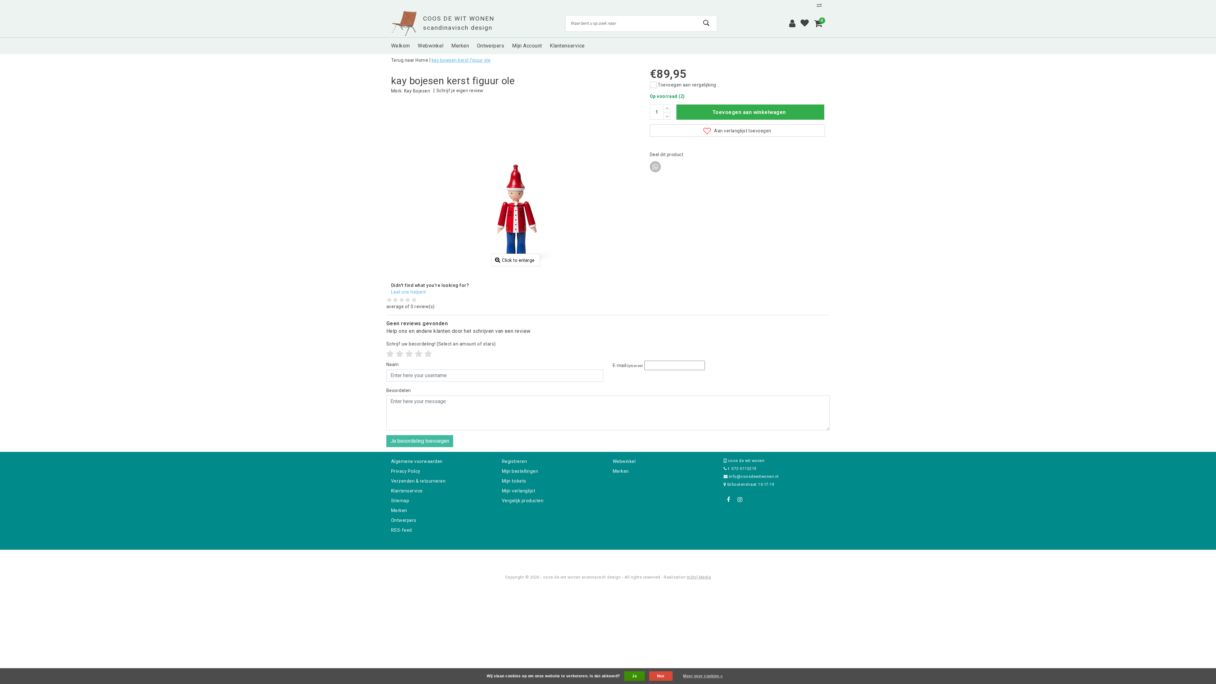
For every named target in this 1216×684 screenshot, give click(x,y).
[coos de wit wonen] (404, 23)
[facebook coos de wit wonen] (728, 499)
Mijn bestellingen (520, 471)
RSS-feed (401, 530)
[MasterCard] (608, 558)
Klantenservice (407, 490)
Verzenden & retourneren (418, 481)
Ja (634, 676)
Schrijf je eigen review (460, 90)
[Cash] (568, 558)
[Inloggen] (792, 23)
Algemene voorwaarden (417, 461)
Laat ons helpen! (408, 291)
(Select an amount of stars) (441, 343)
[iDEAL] (588, 558)
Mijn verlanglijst (518, 490)
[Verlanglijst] (805, 23)
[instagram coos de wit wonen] (739, 499)
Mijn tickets (514, 481)
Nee (661, 676)
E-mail (628, 365)
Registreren (514, 461)
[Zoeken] (706, 23)
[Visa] (629, 558)
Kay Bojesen (417, 90)
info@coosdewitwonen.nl (754, 476)
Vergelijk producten (522, 500)
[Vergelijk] (821, 5)
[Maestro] (648, 558)
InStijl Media (699, 577)
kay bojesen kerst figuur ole (461, 60)
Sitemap (400, 500)
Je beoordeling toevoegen (419, 441)
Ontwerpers (403, 520)
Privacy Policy (406, 471)
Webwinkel (624, 461)
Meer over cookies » (703, 676)
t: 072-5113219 (741, 468)
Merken (399, 510)
